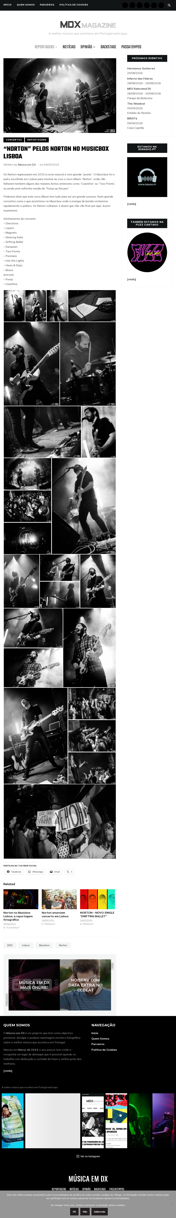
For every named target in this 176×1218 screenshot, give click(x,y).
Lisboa (26, 945)
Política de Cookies (73, 4)
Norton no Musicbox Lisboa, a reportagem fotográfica (18, 916)
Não (85, 1211)
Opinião (86, 47)
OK (74, 1211)
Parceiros (47, 4)
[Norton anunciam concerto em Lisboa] (59, 899)
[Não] (171, 1204)
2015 (10, 945)
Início (7, 4)
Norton (63, 945)
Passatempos (131, 47)
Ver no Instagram (90, 1156)
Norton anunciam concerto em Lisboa (55, 914)
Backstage (108, 47)
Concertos (14, 139)
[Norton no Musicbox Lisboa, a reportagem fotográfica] (20, 899)
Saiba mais (99, 1211)
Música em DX (27, 164)
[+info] (7, 1071)
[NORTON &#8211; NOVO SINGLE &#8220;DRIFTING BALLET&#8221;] (97, 899)
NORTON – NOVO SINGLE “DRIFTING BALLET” (97, 914)
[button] (14, 306)
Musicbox (44, 945)
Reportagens (44, 47)
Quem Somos (26, 4)
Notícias (69, 47)
